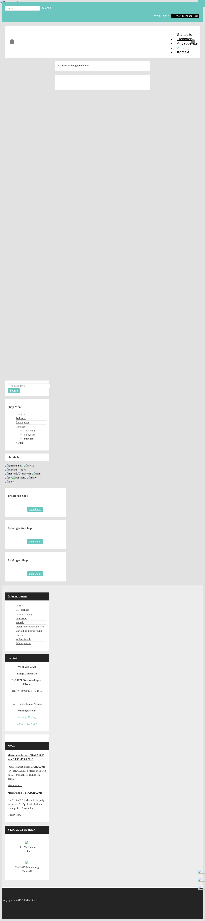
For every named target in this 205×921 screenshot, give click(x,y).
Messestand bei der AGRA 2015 (25, 792)
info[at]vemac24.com (31, 703)
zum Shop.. (35, 509)
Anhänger (73, 65)
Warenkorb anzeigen (187, 15)
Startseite (63, 65)
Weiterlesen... (15, 785)
